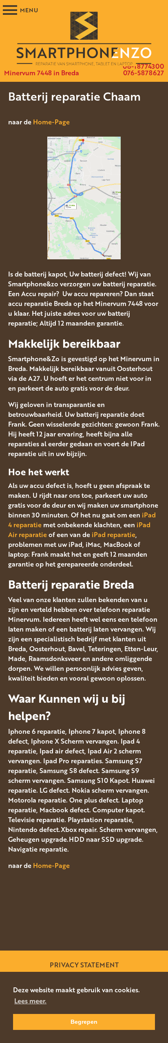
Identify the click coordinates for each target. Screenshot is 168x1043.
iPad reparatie (113, 534)
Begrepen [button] (84, 1021)
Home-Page (51, 122)
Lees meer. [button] (30, 1001)
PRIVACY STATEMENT (84, 965)
